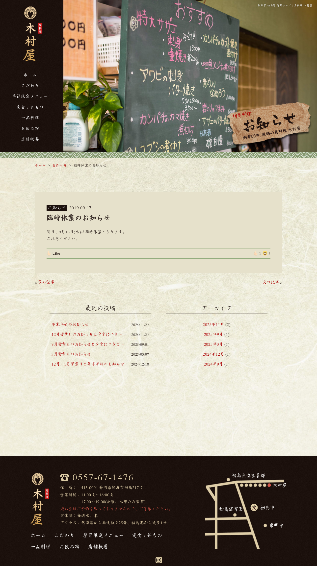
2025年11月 (213, 324)
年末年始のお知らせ (70, 324)
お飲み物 (30, 128)
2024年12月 (213, 354)
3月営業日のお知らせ (71, 354)
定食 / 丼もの (30, 107)
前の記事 (46, 282)
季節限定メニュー (30, 96)
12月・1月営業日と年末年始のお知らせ (88, 364)
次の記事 (270, 282)
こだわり (30, 86)
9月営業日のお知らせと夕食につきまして (89, 344)
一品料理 (30, 118)
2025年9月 (213, 334)
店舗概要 (30, 139)
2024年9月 (213, 364)
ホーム (30, 75)
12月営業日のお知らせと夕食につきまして (89, 334)
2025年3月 (213, 344)
